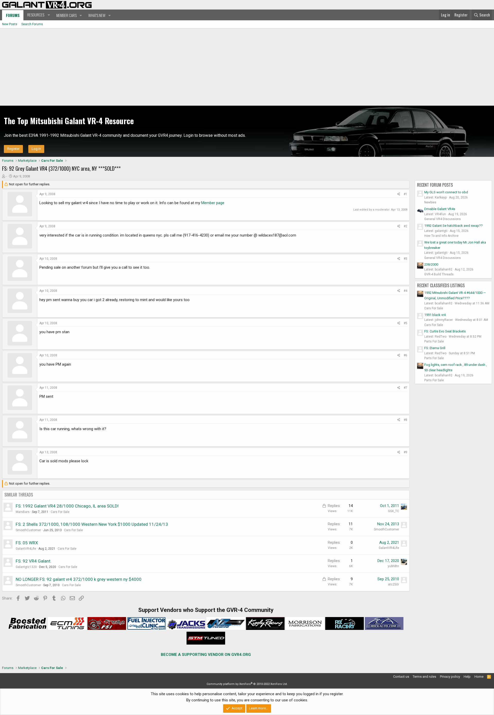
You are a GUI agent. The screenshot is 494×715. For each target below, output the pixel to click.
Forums (13, 15)
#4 (405, 291)
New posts (9, 24)
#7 (405, 388)
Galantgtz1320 (26, 567)
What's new (96, 15)
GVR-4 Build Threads (439, 274)
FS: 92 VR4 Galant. (33, 561)
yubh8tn (393, 566)
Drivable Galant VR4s (439, 209)
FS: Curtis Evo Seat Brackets (445, 331)
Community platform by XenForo (247, 684)
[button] (37, 15)
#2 (405, 226)
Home (478, 676)
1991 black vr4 (435, 315)
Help (467, 676)
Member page (212, 203)
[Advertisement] (247, 67)
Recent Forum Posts (435, 185)
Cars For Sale (60, 512)
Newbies (430, 202)
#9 (405, 452)
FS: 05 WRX (27, 542)
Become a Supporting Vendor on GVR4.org (206, 654)
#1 (405, 194)
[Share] (398, 194)
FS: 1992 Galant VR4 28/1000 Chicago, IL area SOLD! (67, 506)
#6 (405, 355)
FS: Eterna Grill (434, 348)
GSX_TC (393, 511)
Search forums (32, 24)
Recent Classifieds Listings (441, 285)
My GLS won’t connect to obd (446, 192)
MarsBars (23, 512)
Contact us (401, 676)
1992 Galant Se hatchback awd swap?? (453, 226)
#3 (405, 258)
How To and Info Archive (441, 236)
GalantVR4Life (26, 548)
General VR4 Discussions (442, 219)
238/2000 (431, 264)
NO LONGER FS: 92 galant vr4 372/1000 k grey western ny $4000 (79, 579)
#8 (405, 420)
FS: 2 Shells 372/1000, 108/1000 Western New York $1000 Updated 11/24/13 (92, 524)
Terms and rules (424, 676)
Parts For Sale (434, 341)
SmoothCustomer (28, 530)
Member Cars (66, 15)
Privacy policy (450, 676)
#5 (405, 323)
